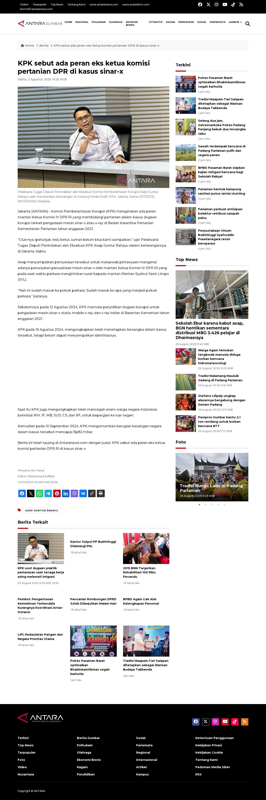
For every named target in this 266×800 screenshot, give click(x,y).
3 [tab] (212, 504)
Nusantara (26, 774)
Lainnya (234, 22)
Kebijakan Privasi (208, 745)
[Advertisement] (93, 372)
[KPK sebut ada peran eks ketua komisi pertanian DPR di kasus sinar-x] (212, 294)
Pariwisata (144, 745)
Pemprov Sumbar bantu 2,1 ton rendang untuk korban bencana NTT (219, 421)
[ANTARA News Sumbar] (40, 23)
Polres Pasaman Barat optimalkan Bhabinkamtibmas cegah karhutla (221, 82)
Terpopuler (40, 4)
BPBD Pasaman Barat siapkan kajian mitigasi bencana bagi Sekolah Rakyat (221, 172)
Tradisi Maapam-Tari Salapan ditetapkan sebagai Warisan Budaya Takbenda (146, 665)
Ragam (170, 22)
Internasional (146, 760)
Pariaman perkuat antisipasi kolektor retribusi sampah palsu (220, 213)
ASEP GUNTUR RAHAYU (41, 510)
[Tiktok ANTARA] (233, 4)
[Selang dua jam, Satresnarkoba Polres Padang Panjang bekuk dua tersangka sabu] (186, 127)
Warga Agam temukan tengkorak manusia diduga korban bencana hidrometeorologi (219, 356)
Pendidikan (186, 22)
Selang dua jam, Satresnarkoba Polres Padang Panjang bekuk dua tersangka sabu (222, 127)
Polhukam (99, 22)
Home (29, 45)
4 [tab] (218, 504)
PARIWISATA (217, 22)
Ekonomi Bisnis (132, 24)
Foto (181, 442)
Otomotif (156, 22)
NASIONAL (81, 22)
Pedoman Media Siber (212, 767)
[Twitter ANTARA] (208, 4)
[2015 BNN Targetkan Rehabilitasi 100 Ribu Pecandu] (146, 548)
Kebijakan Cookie (209, 752)
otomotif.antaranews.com (36, 9)
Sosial (140, 738)
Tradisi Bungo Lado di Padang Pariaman (211, 488)
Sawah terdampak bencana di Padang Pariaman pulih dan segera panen (221, 150)
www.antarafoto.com (135, 4)
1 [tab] (199, 504)
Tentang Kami (76, 4)
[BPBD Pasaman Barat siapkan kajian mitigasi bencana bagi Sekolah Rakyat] (186, 174)
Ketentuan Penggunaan (214, 738)
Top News (57, 4)
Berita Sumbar (88, 738)
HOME (68, 22)
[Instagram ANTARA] (216, 4)
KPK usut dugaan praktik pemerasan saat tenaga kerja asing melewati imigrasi (41, 572)
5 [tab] (224, 504)
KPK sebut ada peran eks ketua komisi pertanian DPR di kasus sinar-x (106, 45)
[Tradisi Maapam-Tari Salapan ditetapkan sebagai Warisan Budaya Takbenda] (146, 641)
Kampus (142, 774)
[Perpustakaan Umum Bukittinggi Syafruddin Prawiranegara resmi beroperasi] (186, 237)
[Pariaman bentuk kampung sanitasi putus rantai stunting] (186, 195)
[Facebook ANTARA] (200, 4)
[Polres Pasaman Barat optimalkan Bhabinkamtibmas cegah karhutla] (93, 641)
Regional (143, 752)
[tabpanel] (212, 477)
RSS (198, 774)
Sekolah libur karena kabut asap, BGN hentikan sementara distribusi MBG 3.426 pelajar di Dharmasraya (210, 330)
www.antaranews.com (104, 4)
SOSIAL (201, 22)
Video (22, 767)
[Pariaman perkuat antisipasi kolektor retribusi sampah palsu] (186, 215)
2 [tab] (206, 504)
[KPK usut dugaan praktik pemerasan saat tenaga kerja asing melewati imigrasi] (41, 548)
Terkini (24, 4)
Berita (44, 45)
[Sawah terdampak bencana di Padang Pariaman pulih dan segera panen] (186, 152)
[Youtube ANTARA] (225, 4)
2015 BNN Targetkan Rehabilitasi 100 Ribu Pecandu (139, 572)
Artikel (141, 767)
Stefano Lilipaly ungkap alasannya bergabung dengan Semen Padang (221, 400)
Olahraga (116, 22)
